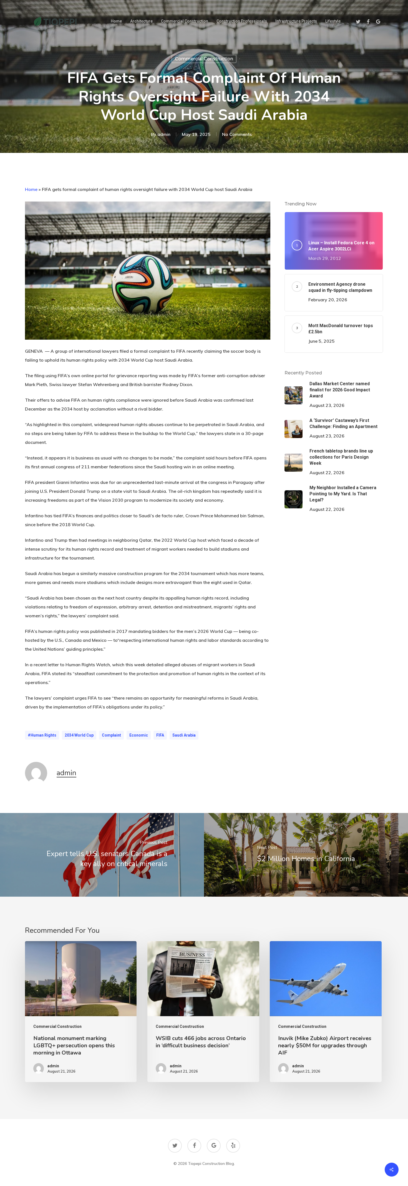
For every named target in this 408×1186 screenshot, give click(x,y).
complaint (111, 735)
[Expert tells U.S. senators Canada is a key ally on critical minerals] (102, 855)
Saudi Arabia (184, 735)
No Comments (237, 134)
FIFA (160, 735)
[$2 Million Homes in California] (306, 855)
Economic (138, 735)
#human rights (42, 735)
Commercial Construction (204, 58)
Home (31, 189)
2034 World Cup (79, 735)
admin (163, 134)
